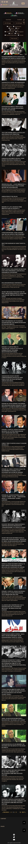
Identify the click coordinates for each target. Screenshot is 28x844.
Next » (24, 812)
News (17, 28)
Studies (17, 33)
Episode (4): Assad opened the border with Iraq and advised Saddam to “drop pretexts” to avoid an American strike (14, 405)
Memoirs (12, 28)
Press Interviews (10, 32)
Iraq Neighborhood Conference (12, 282)
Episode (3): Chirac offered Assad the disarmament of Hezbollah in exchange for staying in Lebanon (13, 471)
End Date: (19, 20)
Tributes (21, 35)
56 (20, 812)
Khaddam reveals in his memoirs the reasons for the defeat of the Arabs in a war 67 (13, 746)
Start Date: (8, 20)
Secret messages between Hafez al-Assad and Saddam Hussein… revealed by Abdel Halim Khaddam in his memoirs (14, 539)
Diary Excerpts (17, 26)
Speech (11, 33)
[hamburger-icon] (23, 3)
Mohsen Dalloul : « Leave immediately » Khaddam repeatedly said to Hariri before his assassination (14, 186)
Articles (10, 26)
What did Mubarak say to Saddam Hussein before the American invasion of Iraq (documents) (14, 322)
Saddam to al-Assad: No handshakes (13, 82)
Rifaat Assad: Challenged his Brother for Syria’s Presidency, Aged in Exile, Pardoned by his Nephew (14, 271)
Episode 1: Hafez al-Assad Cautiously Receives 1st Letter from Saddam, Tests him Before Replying (13, 431)
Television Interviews (11, 35)
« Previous (5, 812)
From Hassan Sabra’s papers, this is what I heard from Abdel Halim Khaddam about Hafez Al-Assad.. (13, 636)
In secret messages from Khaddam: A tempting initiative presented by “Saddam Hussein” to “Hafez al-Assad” (14, 526)
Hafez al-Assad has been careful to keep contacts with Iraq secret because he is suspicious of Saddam (13, 565)
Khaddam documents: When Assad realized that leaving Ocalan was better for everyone (12, 108)
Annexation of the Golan (9, 196)
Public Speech (19, 32)
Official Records (14, 30)
